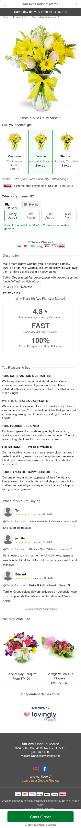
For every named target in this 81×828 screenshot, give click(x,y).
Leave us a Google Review (40, 780)
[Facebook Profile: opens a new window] (45, 768)
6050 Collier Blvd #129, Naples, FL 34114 (40, 748)
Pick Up (34, 204)
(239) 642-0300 (40, 752)
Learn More (65, 186)
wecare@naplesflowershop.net (40, 756)
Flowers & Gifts (20, 17)
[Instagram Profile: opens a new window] (36, 768)
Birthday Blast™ (38, 549)
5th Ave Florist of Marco (40, 3)
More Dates (68, 215)
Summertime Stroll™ (41, 521)
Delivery (12, 207)
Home (6, 17)
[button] (72, 819)
